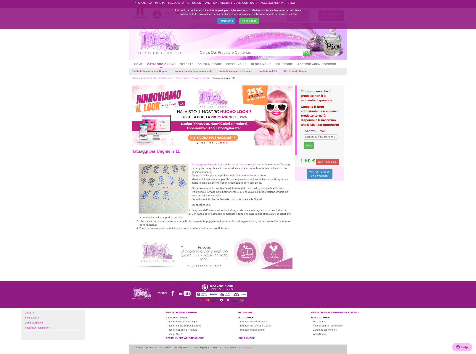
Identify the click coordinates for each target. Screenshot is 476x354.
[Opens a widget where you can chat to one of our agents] (462, 347)
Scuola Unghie (210, 64)
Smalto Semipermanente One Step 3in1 (335, 312)
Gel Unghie (245, 312)
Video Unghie (320, 334)
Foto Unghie (236, 64)
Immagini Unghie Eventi (252, 330)
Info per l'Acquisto (169, 2)
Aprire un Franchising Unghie (208, 2)
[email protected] (245, 348)
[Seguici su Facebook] (172, 293)
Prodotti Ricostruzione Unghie (149, 71)
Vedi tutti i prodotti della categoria (319, 173)
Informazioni (31, 317)
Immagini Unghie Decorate (253, 321)
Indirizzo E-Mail (314, 131)
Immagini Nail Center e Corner (255, 325)
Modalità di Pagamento (37, 327)
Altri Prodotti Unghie (295, 71)
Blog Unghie (261, 64)
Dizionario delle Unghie (325, 330)
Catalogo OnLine (161, 64)
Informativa (226, 20)
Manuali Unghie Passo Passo (328, 325)
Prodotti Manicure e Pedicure (235, 71)
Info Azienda (143, 2)
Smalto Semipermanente (181, 312)
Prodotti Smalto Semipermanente (193, 71)
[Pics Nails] (159, 41)
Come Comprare (245, 2)
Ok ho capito (249, 20)
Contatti (29, 312)
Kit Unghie (284, 64)
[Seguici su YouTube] (185, 293)
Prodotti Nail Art (267, 71)
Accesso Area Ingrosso (277, 2)
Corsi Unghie (246, 338)
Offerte (186, 64)
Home (138, 64)
